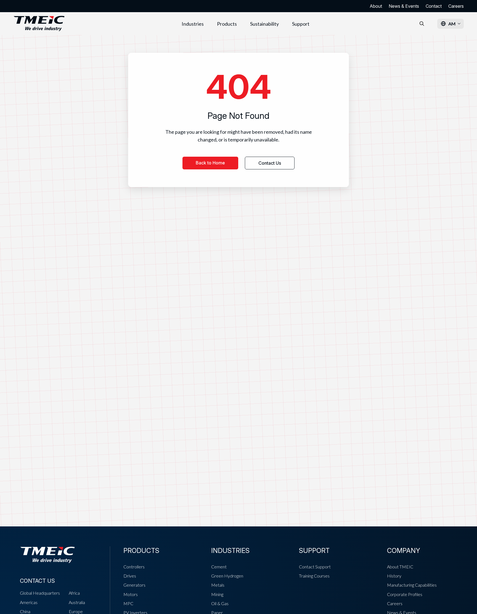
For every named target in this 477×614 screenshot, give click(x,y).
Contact (434, 6)
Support (300, 24)
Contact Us (269, 163)
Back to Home (210, 163)
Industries (193, 24)
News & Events (404, 6)
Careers (456, 6)
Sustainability (264, 24)
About (376, 6)
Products (227, 24)
